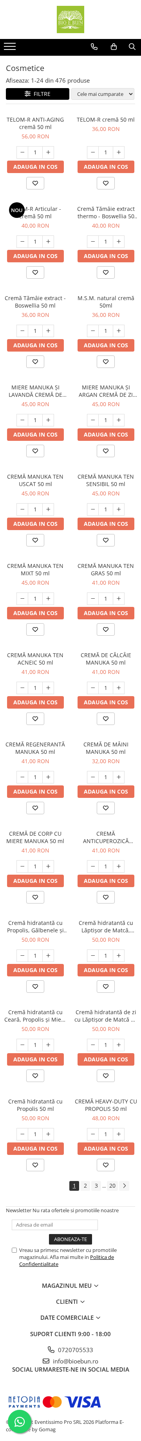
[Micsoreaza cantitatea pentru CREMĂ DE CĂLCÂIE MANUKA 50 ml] (93, 688)
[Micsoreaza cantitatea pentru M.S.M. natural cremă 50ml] (93, 331)
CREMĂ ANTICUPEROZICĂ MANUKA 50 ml (106, 837)
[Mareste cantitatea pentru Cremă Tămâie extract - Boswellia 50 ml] (48, 331)
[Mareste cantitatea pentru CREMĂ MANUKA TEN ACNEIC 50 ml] (48, 688)
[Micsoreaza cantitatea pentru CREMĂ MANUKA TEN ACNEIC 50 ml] (22, 688)
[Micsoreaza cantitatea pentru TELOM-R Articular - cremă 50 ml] (22, 241)
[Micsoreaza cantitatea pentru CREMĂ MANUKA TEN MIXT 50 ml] (22, 598)
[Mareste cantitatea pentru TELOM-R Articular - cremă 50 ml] (48, 241)
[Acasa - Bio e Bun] (70, 19)
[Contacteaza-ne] (94, 47)
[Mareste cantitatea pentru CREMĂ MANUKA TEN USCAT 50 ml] (48, 509)
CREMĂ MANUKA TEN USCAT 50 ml (35, 480)
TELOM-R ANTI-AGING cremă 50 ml (35, 123)
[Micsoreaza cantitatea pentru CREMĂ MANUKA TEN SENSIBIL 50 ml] (93, 509)
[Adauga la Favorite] (35, 183)
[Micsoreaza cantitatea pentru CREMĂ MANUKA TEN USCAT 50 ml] (22, 509)
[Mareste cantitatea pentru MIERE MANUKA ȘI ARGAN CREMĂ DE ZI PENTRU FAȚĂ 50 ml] (119, 420)
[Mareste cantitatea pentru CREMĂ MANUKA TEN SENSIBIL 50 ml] (119, 509)
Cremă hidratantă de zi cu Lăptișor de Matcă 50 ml (105, 1015)
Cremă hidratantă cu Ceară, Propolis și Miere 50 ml (35, 1015)
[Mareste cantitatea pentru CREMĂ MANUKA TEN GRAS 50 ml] (119, 598)
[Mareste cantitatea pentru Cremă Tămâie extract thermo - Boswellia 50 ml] (119, 241)
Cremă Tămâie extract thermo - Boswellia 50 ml (106, 212)
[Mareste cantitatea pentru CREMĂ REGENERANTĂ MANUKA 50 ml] (48, 777)
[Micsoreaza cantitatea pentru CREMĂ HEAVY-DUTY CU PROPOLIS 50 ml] (93, 1134)
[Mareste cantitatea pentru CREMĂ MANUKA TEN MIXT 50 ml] (48, 598)
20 (112, 1185)
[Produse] (11, 49)
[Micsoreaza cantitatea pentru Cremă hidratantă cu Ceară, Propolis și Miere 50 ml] (22, 1045)
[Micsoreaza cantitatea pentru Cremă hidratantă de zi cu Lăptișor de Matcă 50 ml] (93, 1045)
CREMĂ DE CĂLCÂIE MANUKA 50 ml (106, 658)
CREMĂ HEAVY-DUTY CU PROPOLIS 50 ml (106, 1105)
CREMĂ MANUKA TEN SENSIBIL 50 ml (106, 480)
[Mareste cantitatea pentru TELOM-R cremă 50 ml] (119, 152)
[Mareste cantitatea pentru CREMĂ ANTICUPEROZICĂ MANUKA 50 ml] (119, 866)
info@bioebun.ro (74, 1361)
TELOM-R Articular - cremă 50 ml (35, 212)
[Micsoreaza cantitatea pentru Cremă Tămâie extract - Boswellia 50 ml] (22, 331)
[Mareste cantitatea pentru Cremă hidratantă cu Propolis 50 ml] (48, 1134)
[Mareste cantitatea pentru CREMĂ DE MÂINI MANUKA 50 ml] (119, 777)
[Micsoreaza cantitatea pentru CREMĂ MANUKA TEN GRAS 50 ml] (93, 598)
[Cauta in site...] (132, 47)
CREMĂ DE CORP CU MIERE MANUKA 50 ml (35, 837)
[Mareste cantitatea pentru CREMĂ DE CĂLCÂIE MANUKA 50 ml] (119, 688)
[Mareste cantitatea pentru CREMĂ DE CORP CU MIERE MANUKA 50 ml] (48, 866)
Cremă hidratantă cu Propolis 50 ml (35, 1105)
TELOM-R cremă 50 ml (106, 119)
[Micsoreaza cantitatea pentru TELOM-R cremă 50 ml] (93, 152)
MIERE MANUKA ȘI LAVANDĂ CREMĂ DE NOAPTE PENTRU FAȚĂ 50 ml (35, 391)
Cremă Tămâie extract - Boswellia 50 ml (35, 301)
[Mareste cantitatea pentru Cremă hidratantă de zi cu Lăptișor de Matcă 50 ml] (119, 1045)
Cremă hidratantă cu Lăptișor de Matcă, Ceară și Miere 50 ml (106, 926)
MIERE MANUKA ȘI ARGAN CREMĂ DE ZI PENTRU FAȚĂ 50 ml (106, 391)
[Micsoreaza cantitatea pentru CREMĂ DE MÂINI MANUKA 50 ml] (93, 777)
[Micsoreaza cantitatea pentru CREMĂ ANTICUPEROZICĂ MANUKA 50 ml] (93, 866)
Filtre (41, 93)
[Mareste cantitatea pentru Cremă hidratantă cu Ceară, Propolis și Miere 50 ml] (48, 1045)
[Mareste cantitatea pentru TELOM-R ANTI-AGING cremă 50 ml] (48, 152)
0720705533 (74, 1350)
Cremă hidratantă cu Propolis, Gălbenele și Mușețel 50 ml (35, 926)
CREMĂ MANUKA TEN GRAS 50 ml (106, 569)
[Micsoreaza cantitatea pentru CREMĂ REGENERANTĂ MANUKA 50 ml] (22, 777)
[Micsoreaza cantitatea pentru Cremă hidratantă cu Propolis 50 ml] (22, 1134)
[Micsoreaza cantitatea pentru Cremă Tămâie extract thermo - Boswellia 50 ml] (93, 241)
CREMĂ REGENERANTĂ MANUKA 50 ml (35, 748)
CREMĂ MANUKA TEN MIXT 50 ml (35, 569)
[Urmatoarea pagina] (124, 1186)
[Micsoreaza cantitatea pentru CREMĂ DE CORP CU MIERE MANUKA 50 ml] (22, 866)
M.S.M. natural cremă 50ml (106, 301)
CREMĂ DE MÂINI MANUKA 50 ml (105, 748)
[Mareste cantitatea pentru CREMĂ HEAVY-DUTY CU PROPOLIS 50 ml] (119, 1134)
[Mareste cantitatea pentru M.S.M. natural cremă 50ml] (119, 331)
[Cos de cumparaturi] (113, 47)
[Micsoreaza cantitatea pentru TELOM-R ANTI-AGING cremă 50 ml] (22, 152)
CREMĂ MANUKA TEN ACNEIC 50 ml (35, 658)
